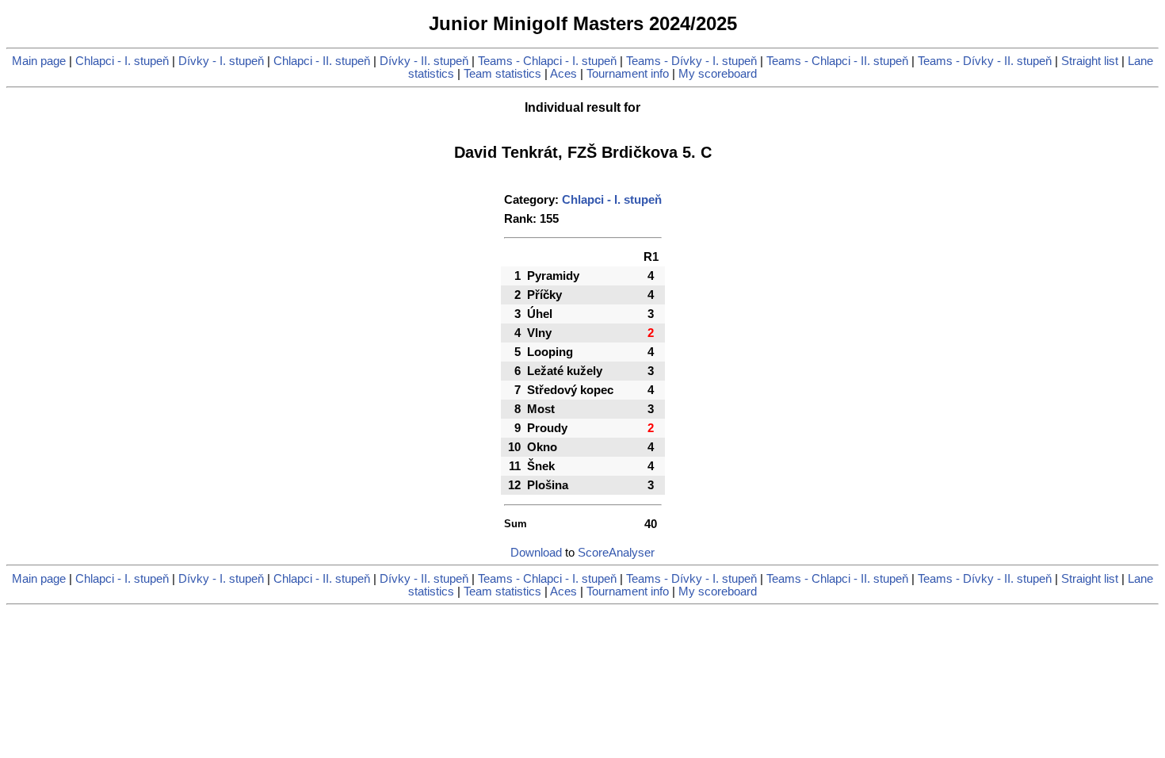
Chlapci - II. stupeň (321, 61)
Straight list (1089, 61)
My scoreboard (717, 73)
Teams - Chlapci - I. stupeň (547, 61)
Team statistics (502, 73)
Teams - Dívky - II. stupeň (985, 61)
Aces (563, 73)
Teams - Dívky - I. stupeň (691, 61)
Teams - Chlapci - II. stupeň (837, 61)
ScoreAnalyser (616, 552)
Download (536, 552)
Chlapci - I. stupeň (122, 61)
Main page (39, 61)
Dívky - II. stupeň (424, 61)
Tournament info (627, 73)
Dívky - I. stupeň (221, 61)
